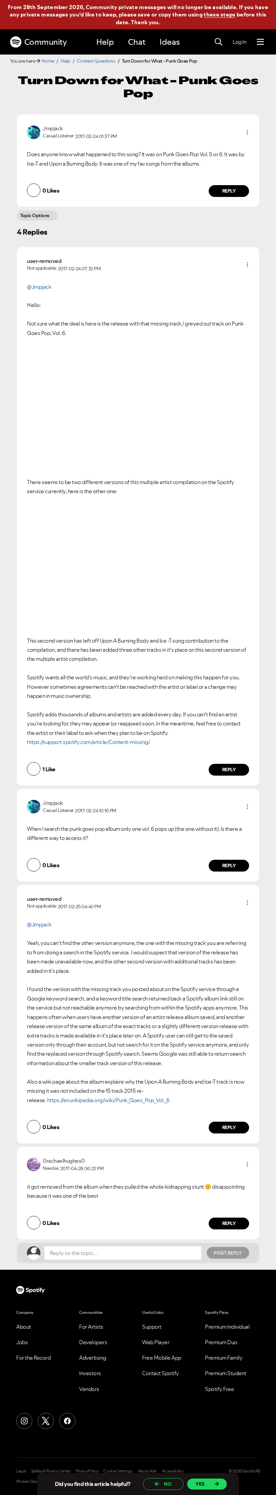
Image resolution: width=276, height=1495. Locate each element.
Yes (200, 1484)
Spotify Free (219, 1389)
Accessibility (172, 1471)
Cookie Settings (118, 1471)
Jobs (22, 1342)
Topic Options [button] (34, 215)
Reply (229, 191)
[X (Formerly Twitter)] (46, 1421)
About (23, 1326)
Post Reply (228, 1253)
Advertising (92, 1357)
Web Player (155, 1342)
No (168, 1484)
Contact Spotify (160, 1373)
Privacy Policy (87, 1471)
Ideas (170, 41)
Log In (239, 41)
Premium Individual (227, 1326)
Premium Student (225, 1373)
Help (105, 41)
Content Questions (96, 61)
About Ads (147, 1471)
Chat (136, 41)
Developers (93, 1342)
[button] (247, 132)
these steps (219, 14)
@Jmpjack (39, 287)
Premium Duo (221, 1342)
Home (47, 61)
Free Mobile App (161, 1357)
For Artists (91, 1326)
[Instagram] (24, 1421)
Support (152, 1326)
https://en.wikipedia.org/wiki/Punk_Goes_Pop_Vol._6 (108, 1100)
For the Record (33, 1357)
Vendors (89, 1389)
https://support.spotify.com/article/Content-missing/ (88, 742)
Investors (90, 1373)
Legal (21, 1471)
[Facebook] (67, 1421)
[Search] (218, 42)
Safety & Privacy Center (51, 1471)
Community (45, 41)
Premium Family (223, 1357)
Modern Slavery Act (32, 1481)
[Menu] (260, 42)
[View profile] (33, 131)
